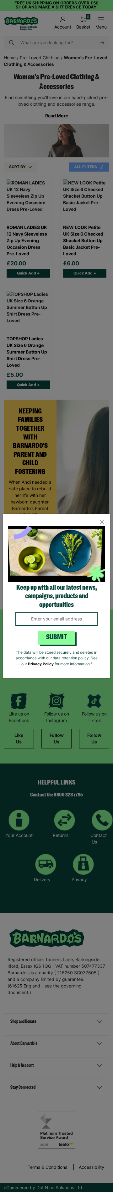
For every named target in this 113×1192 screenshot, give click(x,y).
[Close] (102, 522)
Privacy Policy (41, 664)
